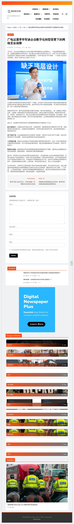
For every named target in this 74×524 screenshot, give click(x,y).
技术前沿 (56, 9)
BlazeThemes (36, 519)
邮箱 (11, 234)
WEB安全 (56, 19)
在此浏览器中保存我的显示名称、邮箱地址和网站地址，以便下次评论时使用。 (35, 250)
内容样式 (35, 9)
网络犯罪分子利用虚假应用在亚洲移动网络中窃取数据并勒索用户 (42, 273)
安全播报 (38, 19)
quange (27, 282)
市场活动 (56, 14)
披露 (9, 500)
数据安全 (37, 14)
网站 (10, 242)
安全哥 (11, 47)
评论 (11, 204)
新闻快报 (45, 9)
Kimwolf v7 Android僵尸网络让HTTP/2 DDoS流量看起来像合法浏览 (28, 505)
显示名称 (12, 227)
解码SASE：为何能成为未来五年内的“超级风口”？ (38, 279)
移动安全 (27, 14)
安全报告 (47, 19)
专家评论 (47, 14)
